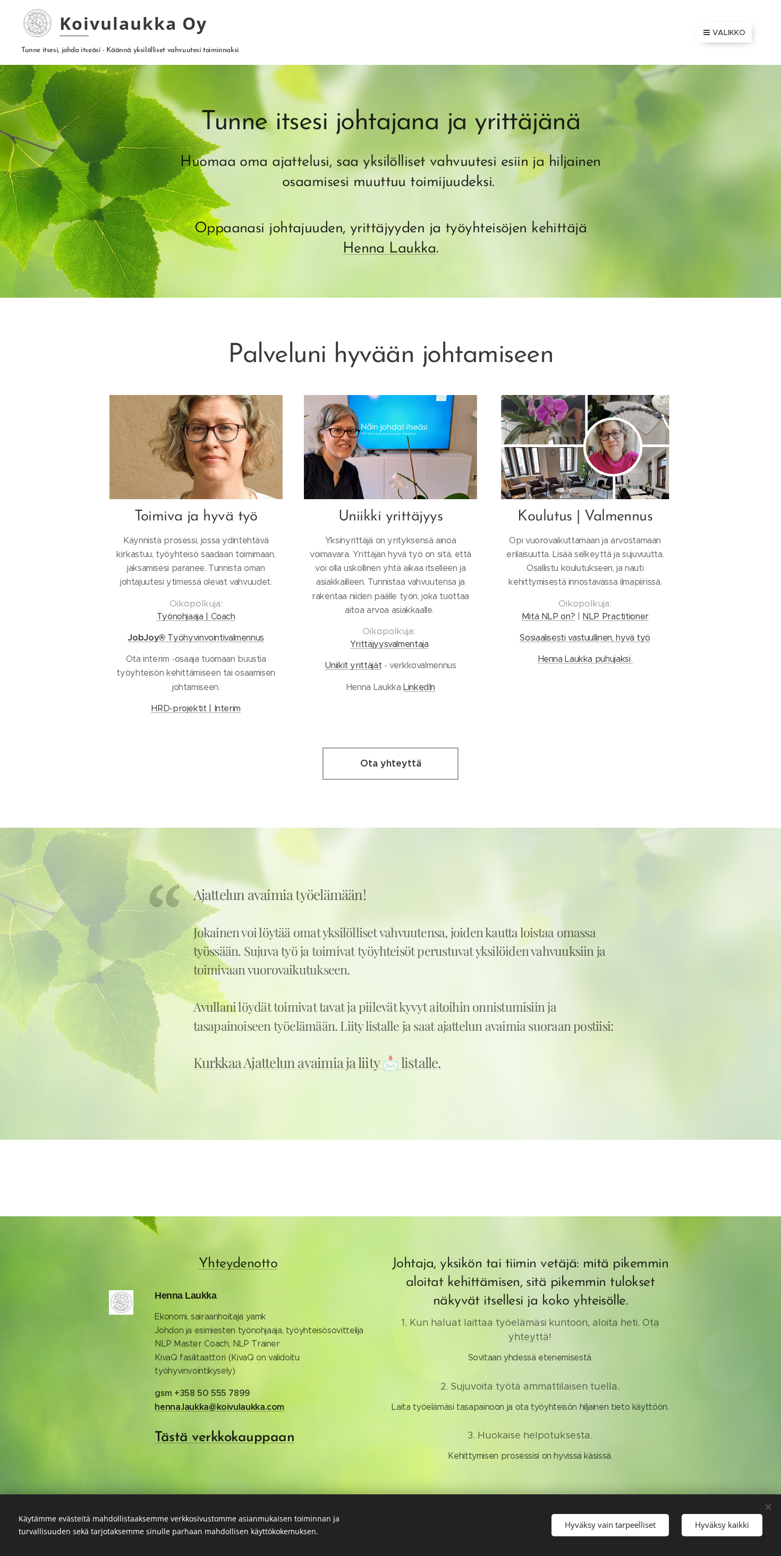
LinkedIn (419, 687)
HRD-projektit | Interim (196, 708)
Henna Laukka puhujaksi (585, 659)
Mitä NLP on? (548, 616)
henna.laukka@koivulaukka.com (219, 1406)
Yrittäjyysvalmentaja (389, 644)
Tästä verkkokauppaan (224, 1438)
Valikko (728, 32)
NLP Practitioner (615, 616)
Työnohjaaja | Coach (196, 616)
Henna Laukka (389, 248)
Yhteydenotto (238, 1264)
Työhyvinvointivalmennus (196, 637)
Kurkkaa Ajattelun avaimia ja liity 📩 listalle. (317, 1062)
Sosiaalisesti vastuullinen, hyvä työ (585, 637)
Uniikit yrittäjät (353, 665)
